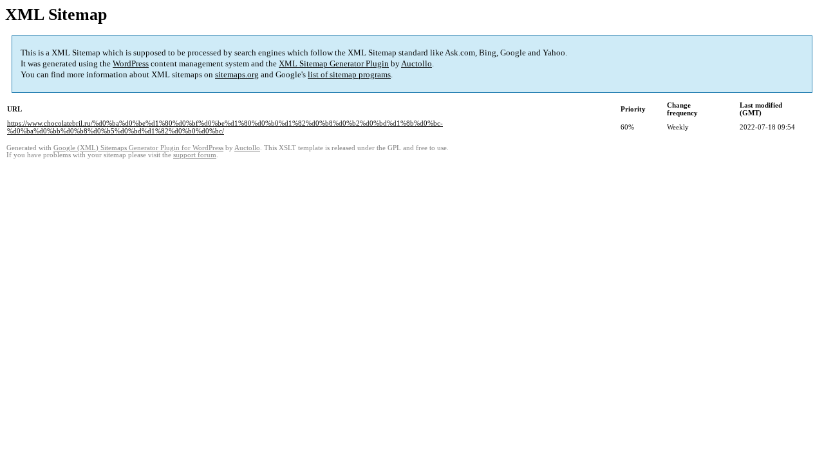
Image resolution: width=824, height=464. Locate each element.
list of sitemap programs (349, 74)
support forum (194, 155)
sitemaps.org (237, 74)
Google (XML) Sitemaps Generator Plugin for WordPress (138, 147)
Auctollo (416, 63)
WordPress (131, 63)
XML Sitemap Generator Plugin (334, 63)
